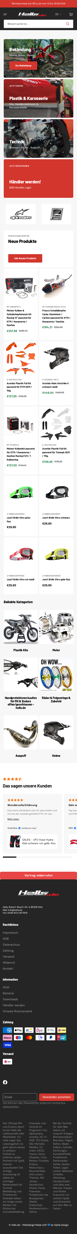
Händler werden (14, 1005)
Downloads (10, 999)
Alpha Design (61, 1225)
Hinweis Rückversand (17, 1011)
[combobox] (38, 24)
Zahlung (8, 951)
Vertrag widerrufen (38, 875)
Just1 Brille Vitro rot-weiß (20, 579)
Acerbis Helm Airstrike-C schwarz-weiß (55, 385)
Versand (8, 957)
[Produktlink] (21, 304)
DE (57, 14)
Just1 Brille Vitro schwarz (56, 517)
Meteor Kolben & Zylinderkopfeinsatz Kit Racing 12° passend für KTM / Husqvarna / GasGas (19, 318)
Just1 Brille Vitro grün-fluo (19, 519)
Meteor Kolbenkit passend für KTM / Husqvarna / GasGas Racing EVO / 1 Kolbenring (21, 454)
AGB (6, 939)
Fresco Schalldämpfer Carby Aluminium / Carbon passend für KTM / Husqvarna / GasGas (56, 316)
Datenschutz (11, 945)
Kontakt (8, 969)
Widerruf (9, 963)
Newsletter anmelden (57, 1097)
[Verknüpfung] (38, 58)
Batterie (8, 993)
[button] (5, 14)
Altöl (6, 987)
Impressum (10, 933)
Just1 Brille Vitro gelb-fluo (56, 579)
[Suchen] (68, 24)
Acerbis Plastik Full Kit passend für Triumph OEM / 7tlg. (56, 452)
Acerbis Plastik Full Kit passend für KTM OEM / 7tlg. (19, 387)
